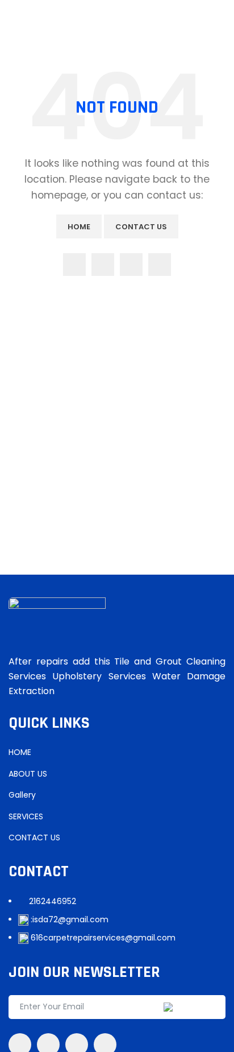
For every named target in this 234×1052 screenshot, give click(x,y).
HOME (20, 752)
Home (79, 226)
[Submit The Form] (194, 1007)
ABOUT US (28, 773)
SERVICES (26, 816)
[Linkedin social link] (159, 264)
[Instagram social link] (131, 264)
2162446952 (52, 901)
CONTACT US (34, 837)
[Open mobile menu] (13, 24)
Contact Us (141, 226)
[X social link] (102, 264)
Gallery (22, 795)
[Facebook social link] (74, 264)
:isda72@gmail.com (69, 919)
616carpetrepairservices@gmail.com (103, 937)
